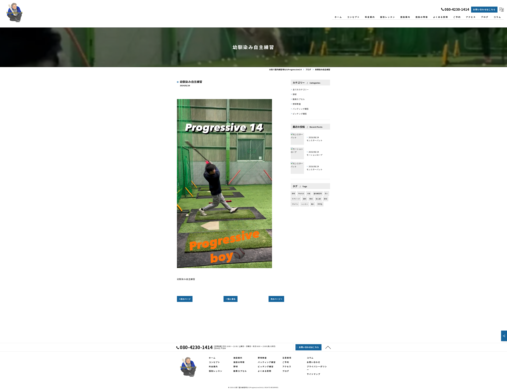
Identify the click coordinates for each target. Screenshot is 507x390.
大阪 (308, 193)
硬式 (304, 199)
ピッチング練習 (300, 113)
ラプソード (296, 199)
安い (326, 193)
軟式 (311, 199)
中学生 (320, 204)
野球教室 (297, 103)
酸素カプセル (299, 99)
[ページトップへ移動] (328, 347)
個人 (312, 204)
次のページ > (276, 299)
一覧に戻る (231, 299)
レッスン (304, 204)
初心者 (318, 199)
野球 (295, 94)
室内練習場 (318, 193)
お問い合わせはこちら (484, 9)
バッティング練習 (301, 108)
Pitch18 (301, 193)
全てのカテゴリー (301, 89)
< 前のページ (185, 299)
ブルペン (295, 204)
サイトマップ (313, 374)
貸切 (325, 199)
